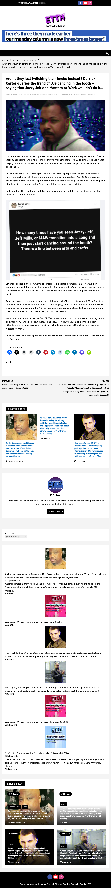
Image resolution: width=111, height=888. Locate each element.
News (37, 94)
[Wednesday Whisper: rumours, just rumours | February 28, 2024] (55, 706)
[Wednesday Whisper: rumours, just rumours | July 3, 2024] (55, 606)
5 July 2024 (46, 439)
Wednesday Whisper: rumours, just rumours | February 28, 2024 (36, 721)
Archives (9, 533)
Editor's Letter (14, 807)
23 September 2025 (15, 461)
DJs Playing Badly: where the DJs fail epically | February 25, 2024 (37, 753)
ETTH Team (13, 94)
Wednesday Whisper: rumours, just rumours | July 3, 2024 (33, 621)
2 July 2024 (80, 461)
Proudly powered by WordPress (36, 884)
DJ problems (63, 94)
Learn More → (55, 511)
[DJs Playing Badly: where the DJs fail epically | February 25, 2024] (55, 737)
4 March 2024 (67, 862)
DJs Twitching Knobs (77, 94)
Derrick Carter (51, 94)
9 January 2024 (27, 94)
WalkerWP (85, 884)
